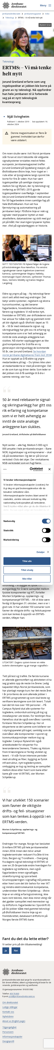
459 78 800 (14, 993)
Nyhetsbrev (8, 1016)
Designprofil (8, 1041)
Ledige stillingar (9, 1007)
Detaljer (41, 552)
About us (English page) (13, 1021)
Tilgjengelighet (9, 1027)
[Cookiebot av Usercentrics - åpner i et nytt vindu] (31, 469)
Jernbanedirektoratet (11, 13)
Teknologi (9, 17)
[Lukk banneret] (49, 469)
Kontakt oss (8, 1011)
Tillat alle (27, 561)
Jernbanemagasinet (32, 13)
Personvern (8, 1031)
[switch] (46, 530)
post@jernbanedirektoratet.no (22, 996)
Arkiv (47, 13)
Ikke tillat (27, 578)
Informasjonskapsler (12, 1036)
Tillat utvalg (27, 570)
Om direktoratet (10, 1002)
